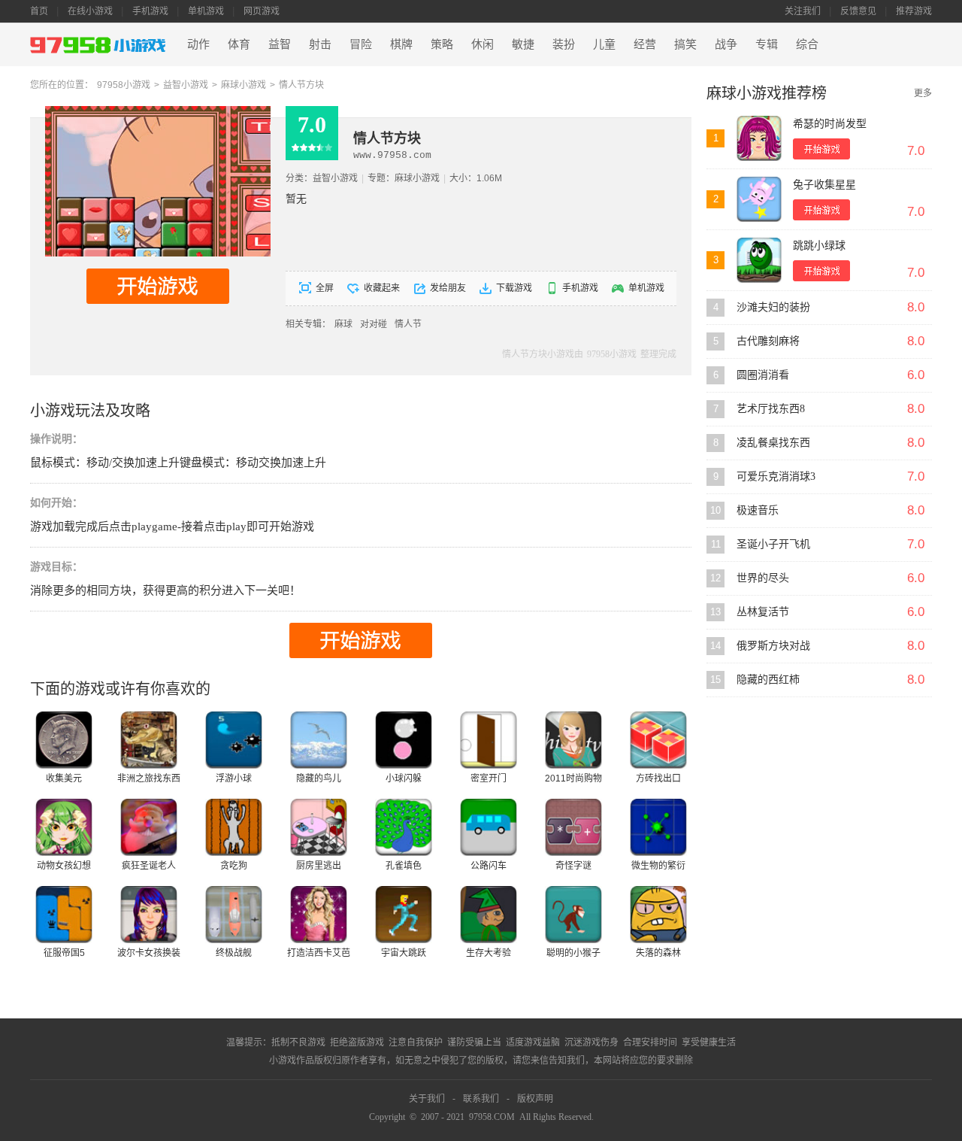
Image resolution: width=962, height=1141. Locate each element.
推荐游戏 (914, 11)
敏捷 (523, 44)
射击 (320, 44)
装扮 (563, 44)
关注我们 (803, 11)
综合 (807, 44)
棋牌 (401, 44)
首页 (39, 11)
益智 (279, 44)
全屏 (325, 288)
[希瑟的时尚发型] (759, 138)
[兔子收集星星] (759, 199)
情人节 (408, 324)
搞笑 (685, 44)
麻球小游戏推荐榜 (766, 93)
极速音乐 (758, 510)
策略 (442, 44)
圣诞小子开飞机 (773, 544)
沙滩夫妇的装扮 (773, 307)
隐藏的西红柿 (768, 679)
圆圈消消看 (763, 375)
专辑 (766, 44)
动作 (198, 44)
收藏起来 (382, 288)
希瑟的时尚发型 (830, 123)
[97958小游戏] (100, 44)
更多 (923, 93)
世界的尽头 (763, 578)
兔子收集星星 (824, 184)
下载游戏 (514, 288)
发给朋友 (448, 288)
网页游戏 (262, 11)
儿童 (604, 44)
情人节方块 (301, 85)
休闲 (482, 44)
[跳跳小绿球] (759, 260)
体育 (239, 44)
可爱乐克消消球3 (776, 476)
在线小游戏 (90, 11)
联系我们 (481, 1099)
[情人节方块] (158, 111)
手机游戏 (150, 11)
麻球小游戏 (243, 85)
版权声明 (535, 1099)
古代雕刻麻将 (768, 341)
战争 (726, 44)
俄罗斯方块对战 (773, 645)
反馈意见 (858, 11)
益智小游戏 (185, 85)
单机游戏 (206, 11)
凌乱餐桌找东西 (773, 442)
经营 (645, 44)
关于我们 (427, 1099)
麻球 (343, 324)
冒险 (360, 44)
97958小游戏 (123, 85)
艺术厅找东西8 (771, 408)
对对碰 (373, 324)
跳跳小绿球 (819, 245)
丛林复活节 (763, 612)
